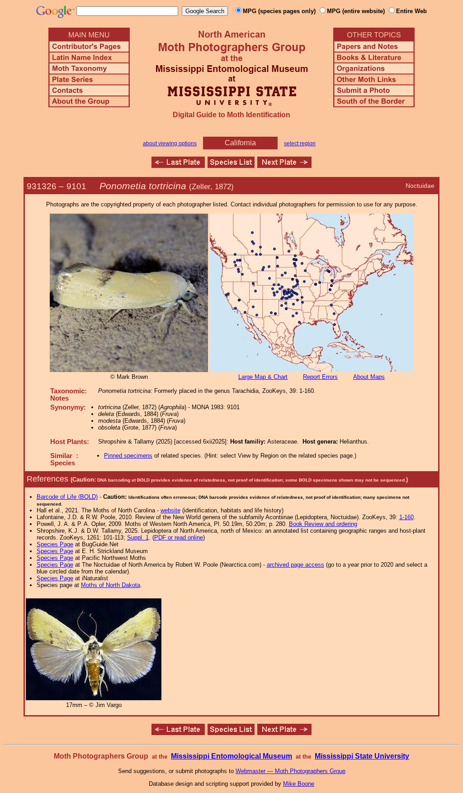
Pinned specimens (128, 455)
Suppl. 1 (138, 537)
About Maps (369, 376)
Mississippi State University (362, 756)
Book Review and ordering (323, 524)
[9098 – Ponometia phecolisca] (178, 165)
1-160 (406, 517)
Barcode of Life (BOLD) (67, 496)
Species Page (55, 544)
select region (300, 143)
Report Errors (320, 376)
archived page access (295, 564)
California (240, 143)
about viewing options (170, 143)
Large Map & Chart (263, 376)
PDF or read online (178, 537)
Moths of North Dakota (110, 585)
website (170, 510)
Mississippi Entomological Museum (231, 756)
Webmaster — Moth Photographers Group (290, 771)
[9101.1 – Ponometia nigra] (284, 165)
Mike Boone (298, 783)
